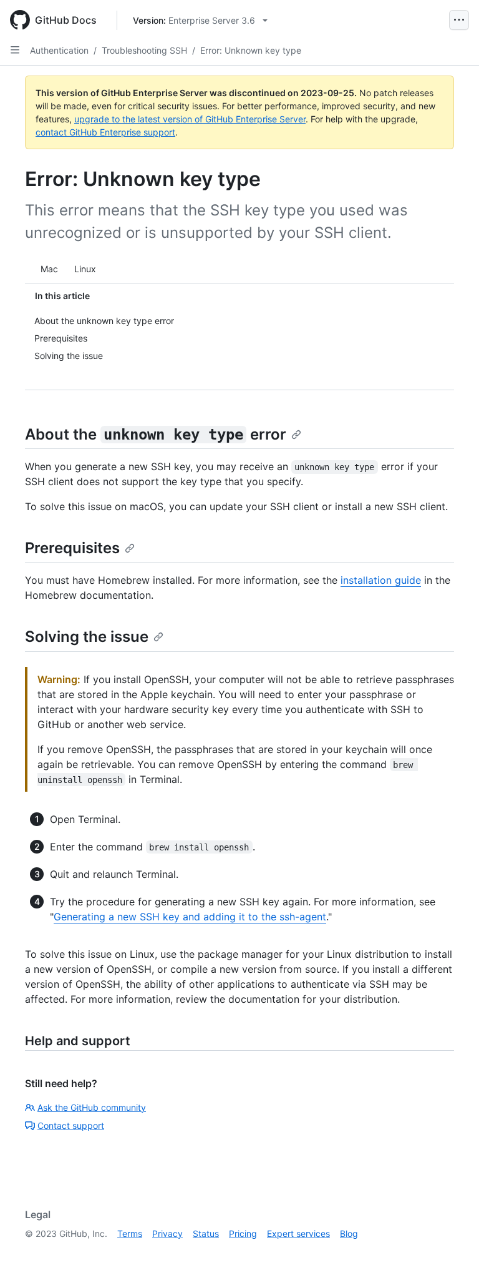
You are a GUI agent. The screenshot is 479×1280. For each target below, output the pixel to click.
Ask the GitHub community (91, 1107)
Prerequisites (72, 548)
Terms (129, 1233)
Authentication (59, 50)
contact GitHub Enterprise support (105, 132)
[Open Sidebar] (15, 50)
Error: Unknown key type (250, 50)
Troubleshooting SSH (144, 50)
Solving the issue (86, 637)
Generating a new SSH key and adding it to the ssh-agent (190, 916)
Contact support (70, 1125)
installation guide (381, 580)
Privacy (167, 1233)
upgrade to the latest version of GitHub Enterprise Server (190, 119)
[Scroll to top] (451, 1252)
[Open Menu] (459, 20)
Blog (349, 1233)
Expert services (298, 1233)
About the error (155, 434)
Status (206, 1233)
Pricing (243, 1233)
